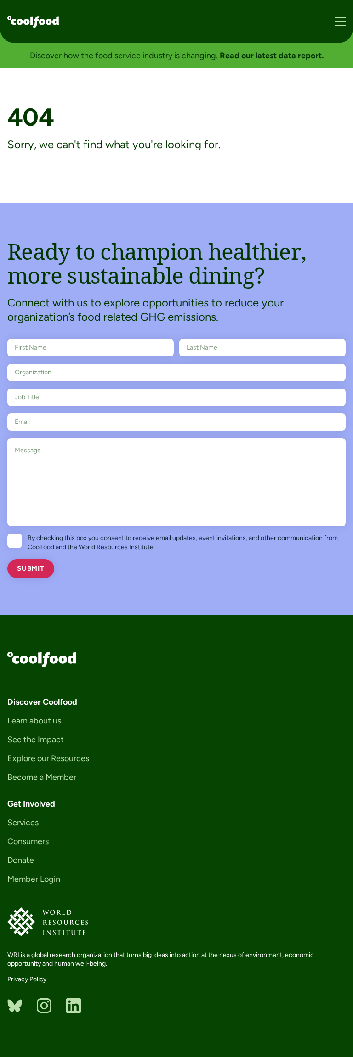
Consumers (28, 841)
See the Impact (35, 739)
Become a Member (41, 777)
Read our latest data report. (272, 55)
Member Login (33, 879)
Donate (20, 860)
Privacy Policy (26, 979)
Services (23, 823)
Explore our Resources (48, 758)
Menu (340, 21)
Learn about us (34, 721)
